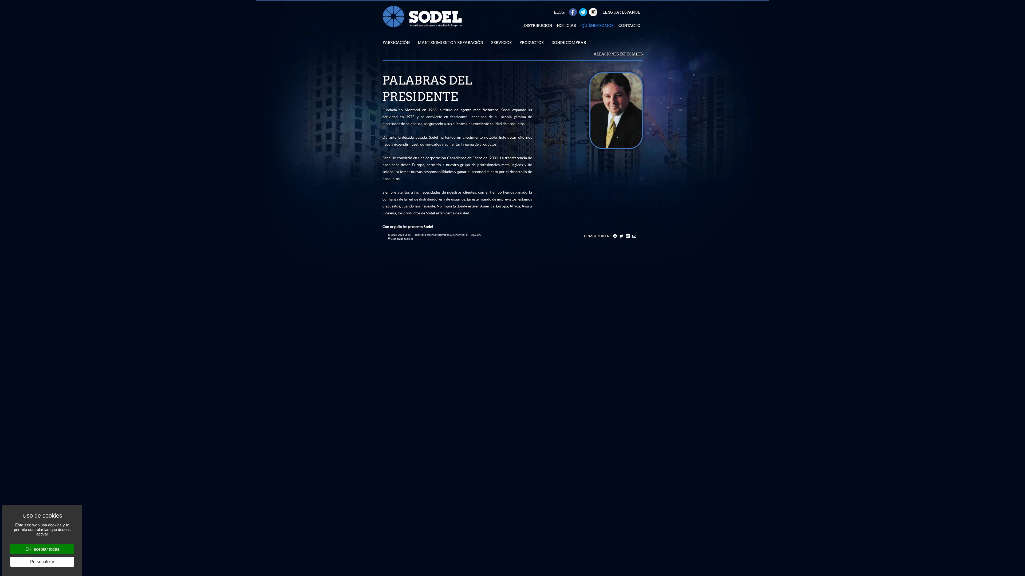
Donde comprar (568, 43)
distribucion (538, 25)
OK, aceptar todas (42, 549)
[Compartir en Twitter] (621, 236)
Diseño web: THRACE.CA (465, 234)
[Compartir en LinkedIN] (628, 236)
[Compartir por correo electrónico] (634, 236)
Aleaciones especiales (618, 54)
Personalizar (42, 561)
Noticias (566, 25)
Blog (559, 12)
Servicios (501, 43)
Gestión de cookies (402, 238)
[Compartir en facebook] (615, 236)
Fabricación (396, 43)
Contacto (629, 25)
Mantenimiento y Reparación (450, 43)
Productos (531, 43)
